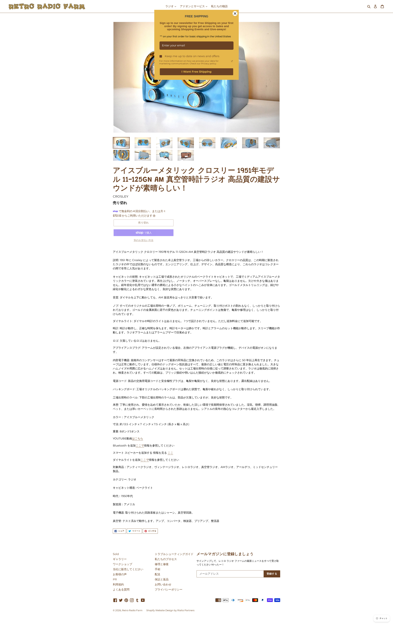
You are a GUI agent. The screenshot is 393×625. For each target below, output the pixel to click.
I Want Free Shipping (196, 71)
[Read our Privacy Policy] (232, 61)
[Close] (235, 13)
